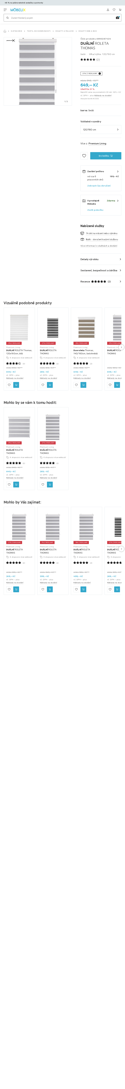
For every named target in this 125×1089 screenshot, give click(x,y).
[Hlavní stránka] (5, 31)
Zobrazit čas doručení (99, 185)
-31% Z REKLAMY (89, 73)
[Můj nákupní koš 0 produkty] (120, 9)
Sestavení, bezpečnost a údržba (98, 270)
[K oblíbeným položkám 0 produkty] (114, 9)
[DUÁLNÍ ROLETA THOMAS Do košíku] (50, 385)
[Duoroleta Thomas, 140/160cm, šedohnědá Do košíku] (83, 385)
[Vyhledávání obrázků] (117, 17)
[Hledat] (7, 17)
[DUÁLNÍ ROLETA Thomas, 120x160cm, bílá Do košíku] (16, 385)
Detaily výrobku (89, 259)
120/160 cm (89, 129)
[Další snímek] (121, 347)
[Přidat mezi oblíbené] (84, 155)
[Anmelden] (108, 9)
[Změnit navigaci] (5, 9)
